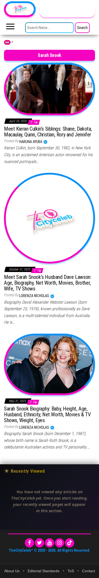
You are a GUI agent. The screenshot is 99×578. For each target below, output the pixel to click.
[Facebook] (29, 542)
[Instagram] (59, 542)
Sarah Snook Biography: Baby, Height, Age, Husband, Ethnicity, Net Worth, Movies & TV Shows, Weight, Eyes (47, 414)
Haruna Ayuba (31, 142)
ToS (71, 571)
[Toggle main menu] (10, 28)
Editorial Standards (43, 571)
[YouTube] (49, 542)
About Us (12, 571)
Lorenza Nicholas (34, 296)
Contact (88, 571)
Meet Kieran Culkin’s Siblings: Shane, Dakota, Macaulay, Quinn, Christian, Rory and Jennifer (48, 132)
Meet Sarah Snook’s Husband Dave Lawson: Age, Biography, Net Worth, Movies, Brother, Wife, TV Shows (47, 283)
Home (7, 42)
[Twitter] (39, 542)
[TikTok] (69, 542)
